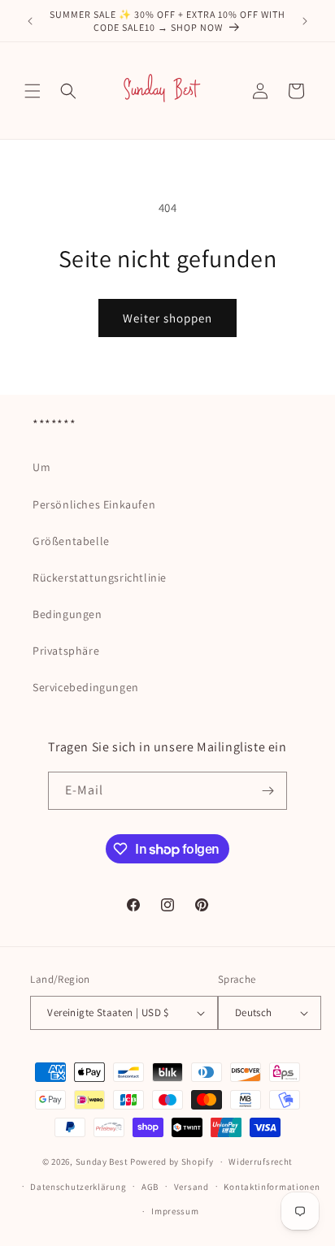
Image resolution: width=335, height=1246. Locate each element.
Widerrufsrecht (260, 1161)
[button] (32, 91)
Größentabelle (71, 541)
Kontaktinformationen (272, 1186)
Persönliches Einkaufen (94, 504)
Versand (191, 1186)
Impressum (174, 1211)
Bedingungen (67, 614)
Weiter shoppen (167, 318)
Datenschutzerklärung (78, 1186)
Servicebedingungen (86, 687)
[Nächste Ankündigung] (305, 21)
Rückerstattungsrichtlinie (100, 577)
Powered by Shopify (172, 1161)
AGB (150, 1186)
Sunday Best (102, 1161)
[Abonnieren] (268, 791)
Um (41, 467)
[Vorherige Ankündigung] (30, 21)
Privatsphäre (66, 650)
